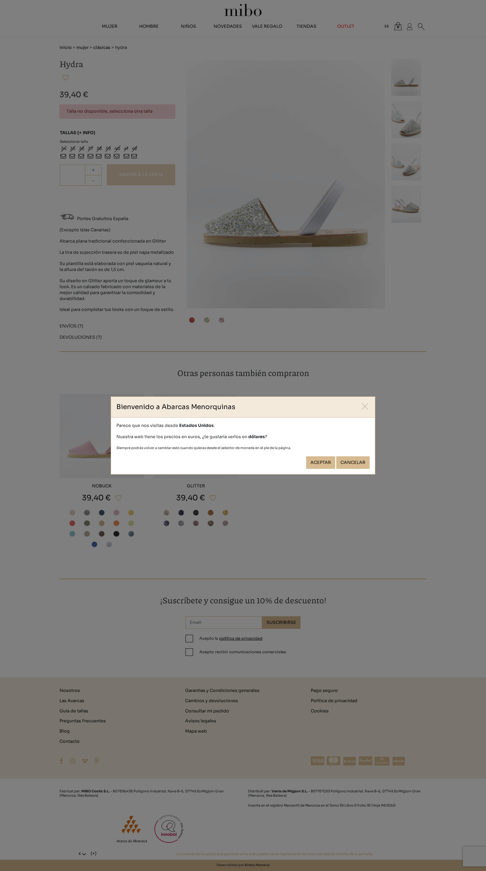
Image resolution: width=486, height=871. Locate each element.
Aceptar (320, 462)
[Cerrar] (365, 406)
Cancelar (353, 462)
